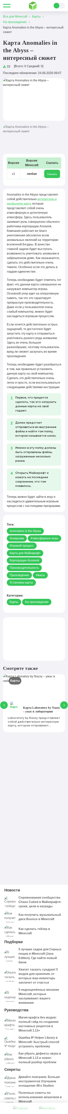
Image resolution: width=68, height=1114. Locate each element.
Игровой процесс (22, 545)
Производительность (24, 567)
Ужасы (40, 575)
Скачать (52, 174)
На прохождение (37, 602)
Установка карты (21, 582)
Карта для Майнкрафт (25, 553)
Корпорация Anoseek (24, 560)
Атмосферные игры (44, 538)
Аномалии (17, 538)
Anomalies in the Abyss (25, 531)
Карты (14, 602)
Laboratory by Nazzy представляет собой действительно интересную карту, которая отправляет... (34, 722)
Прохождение (19, 575)
